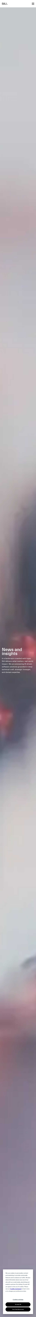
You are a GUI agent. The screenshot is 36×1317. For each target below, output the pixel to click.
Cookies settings (18, 1299)
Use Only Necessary (18, 1309)
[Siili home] (5, 4)
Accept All (18, 1304)
